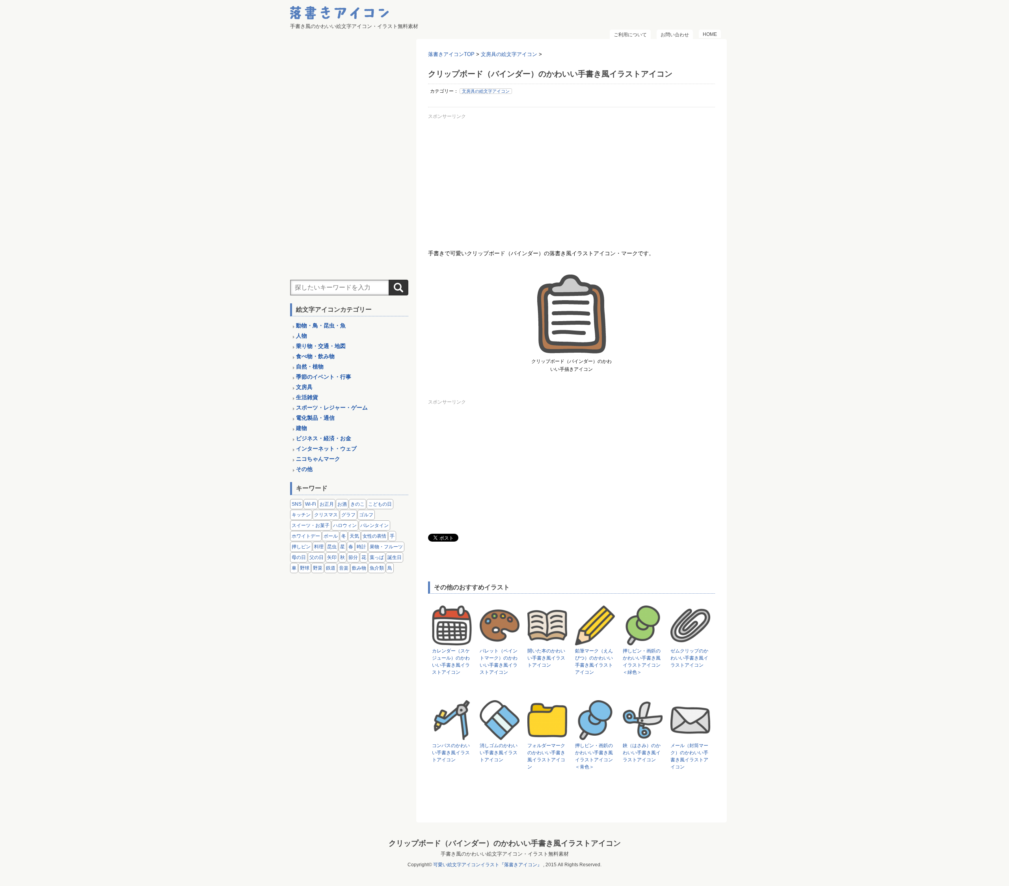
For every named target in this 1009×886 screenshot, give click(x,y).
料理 (319, 547)
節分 (353, 557)
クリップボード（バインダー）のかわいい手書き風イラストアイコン (505, 843)
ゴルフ (366, 515)
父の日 (316, 557)
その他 (304, 469)
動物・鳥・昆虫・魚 (321, 325)
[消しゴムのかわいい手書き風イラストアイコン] (499, 736)
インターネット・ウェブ (326, 448)
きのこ (357, 504)
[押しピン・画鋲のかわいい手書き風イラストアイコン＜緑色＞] (643, 641)
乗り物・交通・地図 (321, 346)
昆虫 (332, 547)
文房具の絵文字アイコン (486, 91)
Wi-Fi (310, 504)
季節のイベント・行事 (323, 377)
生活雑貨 (307, 397)
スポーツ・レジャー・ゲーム (332, 407)
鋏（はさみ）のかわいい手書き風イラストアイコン (642, 753)
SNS (297, 504)
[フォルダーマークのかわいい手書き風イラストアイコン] (547, 736)
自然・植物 (310, 366)
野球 (304, 568)
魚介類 (377, 568)
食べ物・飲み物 (315, 356)
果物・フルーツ (386, 547)
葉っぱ (377, 557)
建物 (301, 428)
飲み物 (359, 568)
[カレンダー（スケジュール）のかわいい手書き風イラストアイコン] (452, 641)
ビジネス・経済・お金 (323, 438)
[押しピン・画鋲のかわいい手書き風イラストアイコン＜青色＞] (595, 736)
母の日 (299, 557)
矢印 (332, 557)
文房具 (304, 387)
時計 (361, 547)
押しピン (301, 547)
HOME (710, 34)
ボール (331, 536)
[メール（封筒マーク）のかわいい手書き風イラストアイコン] (690, 736)
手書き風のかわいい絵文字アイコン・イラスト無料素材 (505, 854)
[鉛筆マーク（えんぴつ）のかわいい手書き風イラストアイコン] (595, 641)
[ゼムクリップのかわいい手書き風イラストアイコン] (690, 641)
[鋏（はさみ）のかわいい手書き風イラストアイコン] (643, 736)
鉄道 (330, 568)
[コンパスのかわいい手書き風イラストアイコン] (452, 736)
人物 (301, 336)
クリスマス (326, 515)
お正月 (327, 504)
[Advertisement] (571, 177)
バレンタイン (374, 525)
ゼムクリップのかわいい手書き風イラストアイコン (689, 658)
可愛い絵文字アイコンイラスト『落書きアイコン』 (487, 864)
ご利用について (630, 34)
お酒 (342, 504)
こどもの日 (380, 504)
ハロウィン (345, 525)
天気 (354, 536)
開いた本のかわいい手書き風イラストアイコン (546, 658)
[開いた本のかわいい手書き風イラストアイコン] (547, 641)
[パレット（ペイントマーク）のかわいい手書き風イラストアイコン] (499, 641)
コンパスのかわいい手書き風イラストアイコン (451, 753)
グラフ (348, 515)
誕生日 (394, 557)
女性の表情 (374, 536)
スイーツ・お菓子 (311, 525)
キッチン (301, 515)
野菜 (317, 568)
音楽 (343, 568)
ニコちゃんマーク (318, 459)
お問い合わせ (675, 34)
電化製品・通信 (315, 418)
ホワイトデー (306, 536)
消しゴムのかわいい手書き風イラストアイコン (499, 753)
